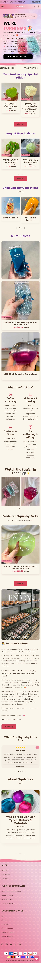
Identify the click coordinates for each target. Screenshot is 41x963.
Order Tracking (7, 936)
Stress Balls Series (30, 219)
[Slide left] (16, 853)
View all (20, 124)
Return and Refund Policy (11, 891)
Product (4, 871)
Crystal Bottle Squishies (24, 520)
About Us (4, 920)
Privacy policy (6, 899)
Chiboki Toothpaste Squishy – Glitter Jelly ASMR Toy (20, 323)
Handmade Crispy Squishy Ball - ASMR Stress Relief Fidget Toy (30, 162)
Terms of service (8, 903)
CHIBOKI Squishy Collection (20, 374)
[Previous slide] (19, 120)
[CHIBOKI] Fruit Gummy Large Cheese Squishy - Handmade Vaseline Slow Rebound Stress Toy (30, 107)
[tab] (19, 228)
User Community (8, 932)
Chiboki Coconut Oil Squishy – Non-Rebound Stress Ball (20, 567)
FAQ (3, 916)
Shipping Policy (7, 895)
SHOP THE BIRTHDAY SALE (18, 56)
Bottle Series (9, 218)
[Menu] (2, 6)
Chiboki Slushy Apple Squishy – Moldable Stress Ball (10, 106)
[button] (34, 6)
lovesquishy (15, 960)
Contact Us (5, 924)
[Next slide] (21, 120)
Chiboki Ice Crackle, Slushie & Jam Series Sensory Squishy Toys (11, 161)
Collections (5, 875)
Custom (4, 879)
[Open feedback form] (36, 958)
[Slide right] (25, 853)
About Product (7, 928)
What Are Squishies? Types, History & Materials (20, 820)
